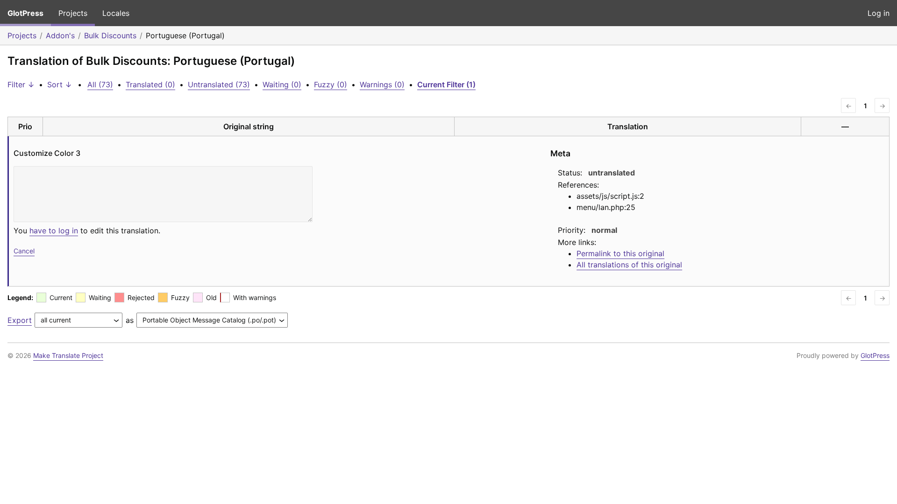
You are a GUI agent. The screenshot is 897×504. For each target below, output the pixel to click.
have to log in (53, 230)
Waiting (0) (282, 84)
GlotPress (25, 13)
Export (19, 320)
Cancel (24, 251)
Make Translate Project (68, 355)
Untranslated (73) (219, 84)
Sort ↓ (59, 84)
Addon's (60, 35)
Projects (72, 13)
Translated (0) (150, 84)
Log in (879, 13)
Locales (115, 13)
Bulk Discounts (110, 35)
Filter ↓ (21, 84)
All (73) (100, 84)
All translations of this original (629, 264)
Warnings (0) (382, 84)
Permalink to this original (620, 253)
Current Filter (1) (446, 84)
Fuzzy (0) (330, 84)
